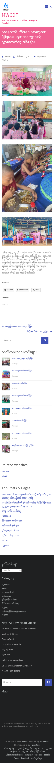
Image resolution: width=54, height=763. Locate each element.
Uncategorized (8, 592)
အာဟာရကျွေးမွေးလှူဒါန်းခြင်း (22, 358)
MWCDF (10, 15)
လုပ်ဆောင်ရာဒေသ (10, 536)
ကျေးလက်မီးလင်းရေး (11, 511)
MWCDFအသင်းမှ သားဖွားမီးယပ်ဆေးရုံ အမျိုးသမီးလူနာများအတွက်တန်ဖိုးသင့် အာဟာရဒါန (26, 496)
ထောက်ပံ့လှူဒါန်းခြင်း (19, 383)
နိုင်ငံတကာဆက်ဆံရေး (12, 521)
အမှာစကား (38, 748)
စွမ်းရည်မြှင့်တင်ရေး (10, 531)
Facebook (6, 516)
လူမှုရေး (5, 60)
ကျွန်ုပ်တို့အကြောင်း (24, 748)
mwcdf (7, 57)
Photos (16, 758)
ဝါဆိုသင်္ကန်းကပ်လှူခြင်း (39, 331)
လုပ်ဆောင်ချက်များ (10, 526)
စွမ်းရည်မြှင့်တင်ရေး (9, 600)
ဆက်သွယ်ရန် (36, 758)
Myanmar (41, 57)
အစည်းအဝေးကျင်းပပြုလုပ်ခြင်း (23, 445)
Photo (4, 588)
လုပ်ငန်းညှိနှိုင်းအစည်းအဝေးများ (14, 611)
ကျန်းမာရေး (6, 596)
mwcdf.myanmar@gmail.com (20, 666)
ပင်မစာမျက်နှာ (9, 748)
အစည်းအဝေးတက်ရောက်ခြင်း (17, 326)
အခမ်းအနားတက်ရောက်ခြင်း (22, 370)
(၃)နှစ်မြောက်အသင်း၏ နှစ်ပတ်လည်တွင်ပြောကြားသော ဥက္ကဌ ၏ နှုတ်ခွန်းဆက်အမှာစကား (26, 504)
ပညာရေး (5, 607)
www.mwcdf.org (16, 660)
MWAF (4, 477)
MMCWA (5, 472)
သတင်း (5, 540)
